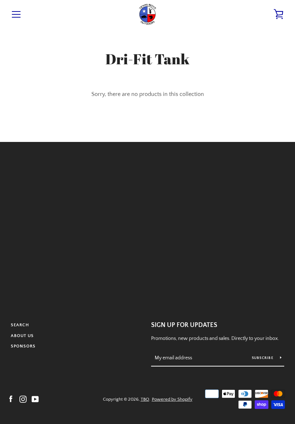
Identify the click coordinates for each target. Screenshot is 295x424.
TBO (145, 399)
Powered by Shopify (172, 399)
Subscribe (263, 358)
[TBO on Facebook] (10, 399)
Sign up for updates (184, 325)
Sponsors (23, 346)
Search (20, 325)
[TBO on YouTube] (35, 399)
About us (22, 335)
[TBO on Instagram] (23, 399)
